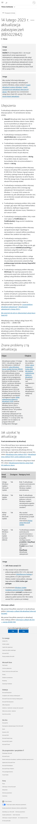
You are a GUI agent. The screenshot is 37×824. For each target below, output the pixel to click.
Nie (23, 631)
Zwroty (3, 674)
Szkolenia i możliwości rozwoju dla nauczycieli (12, 708)
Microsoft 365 (5, 653)
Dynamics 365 (5, 732)
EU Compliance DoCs (23, 817)
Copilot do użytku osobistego (9, 650)
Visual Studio (5, 774)
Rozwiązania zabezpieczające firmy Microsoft (12, 726)
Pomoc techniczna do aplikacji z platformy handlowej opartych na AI (17, 759)
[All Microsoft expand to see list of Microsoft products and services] (2, 2)
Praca (3, 783)
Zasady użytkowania (6, 814)
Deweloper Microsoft (7, 753)
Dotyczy (5, 39)
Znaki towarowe (16, 814)
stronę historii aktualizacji (10, 96)
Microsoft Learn (5, 756)
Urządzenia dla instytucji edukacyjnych (11, 695)
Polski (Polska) (8, 801)
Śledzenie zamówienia (7, 677)
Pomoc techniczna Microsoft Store (10, 671)
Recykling (4, 680)
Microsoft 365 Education (7, 701)
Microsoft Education (6, 692)
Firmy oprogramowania (7, 771)
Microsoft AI (5, 723)
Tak (13, 631)
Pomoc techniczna (7, 7)
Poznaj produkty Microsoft (8, 656)
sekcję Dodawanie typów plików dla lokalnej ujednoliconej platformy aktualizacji (29, 371)
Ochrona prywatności (7, 793)
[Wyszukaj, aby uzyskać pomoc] (6, 2)
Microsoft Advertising (7, 738)
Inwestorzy (4, 796)
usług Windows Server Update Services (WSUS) (12, 368)
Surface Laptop (5, 644)
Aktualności (5, 789)
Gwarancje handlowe (7, 683)
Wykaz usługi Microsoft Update (25, 523)
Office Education (6, 705)
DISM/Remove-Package (24, 574)
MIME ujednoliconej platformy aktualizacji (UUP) (10, 399)
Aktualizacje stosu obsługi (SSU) (16, 454)
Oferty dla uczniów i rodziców (9, 711)
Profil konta (4, 665)
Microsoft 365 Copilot (7, 741)
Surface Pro (4, 641)
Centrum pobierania (6, 668)
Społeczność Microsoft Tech (8, 762)
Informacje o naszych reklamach (9, 817)
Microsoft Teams (6, 744)
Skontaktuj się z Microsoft (8, 811)
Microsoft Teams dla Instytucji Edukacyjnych (12, 698)
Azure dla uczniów (6, 714)
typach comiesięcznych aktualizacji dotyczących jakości (15, 89)
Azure (3, 729)
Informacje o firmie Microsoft (9, 786)
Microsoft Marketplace (7, 765)
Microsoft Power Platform (8, 768)
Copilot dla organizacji (7, 647)
